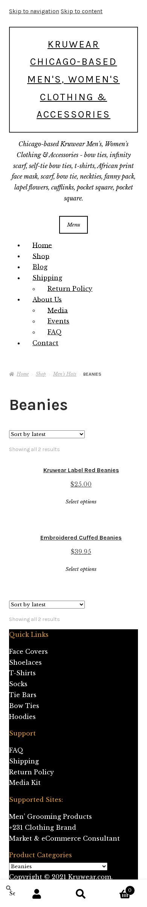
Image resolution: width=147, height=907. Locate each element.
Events (58, 321)
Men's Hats (65, 374)
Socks (18, 684)
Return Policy (69, 288)
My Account (37, 894)
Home (42, 245)
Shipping (47, 277)
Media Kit (25, 782)
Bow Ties (24, 706)
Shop (40, 256)
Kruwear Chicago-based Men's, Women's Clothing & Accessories (73, 79)
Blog (39, 267)
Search (81, 894)
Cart (117, 888)
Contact (45, 343)
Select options (81, 502)
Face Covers (28, 651)
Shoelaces (25, 662)
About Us (47, 299)
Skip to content (82, 11)
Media (57, 310)
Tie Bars (23, 695)
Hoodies (22, 716)
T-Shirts (22, 673)
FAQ (54, 332)
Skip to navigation (34, 11)
